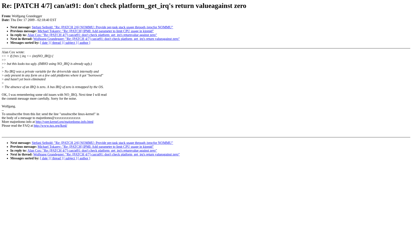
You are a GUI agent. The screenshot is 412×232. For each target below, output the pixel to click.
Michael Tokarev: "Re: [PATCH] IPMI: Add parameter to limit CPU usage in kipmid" (96, 31)
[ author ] (84, 42)
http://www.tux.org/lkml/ (50, 125)
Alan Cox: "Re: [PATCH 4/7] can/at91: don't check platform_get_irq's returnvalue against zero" (92, 35)
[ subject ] (70, 42)
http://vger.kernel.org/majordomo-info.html (64, 122)
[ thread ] (56, 42)
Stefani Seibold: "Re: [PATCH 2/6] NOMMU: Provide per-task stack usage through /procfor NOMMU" (102, 27)
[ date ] (45, 42)
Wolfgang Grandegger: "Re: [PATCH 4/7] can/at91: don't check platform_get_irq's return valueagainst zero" (106, 39)
